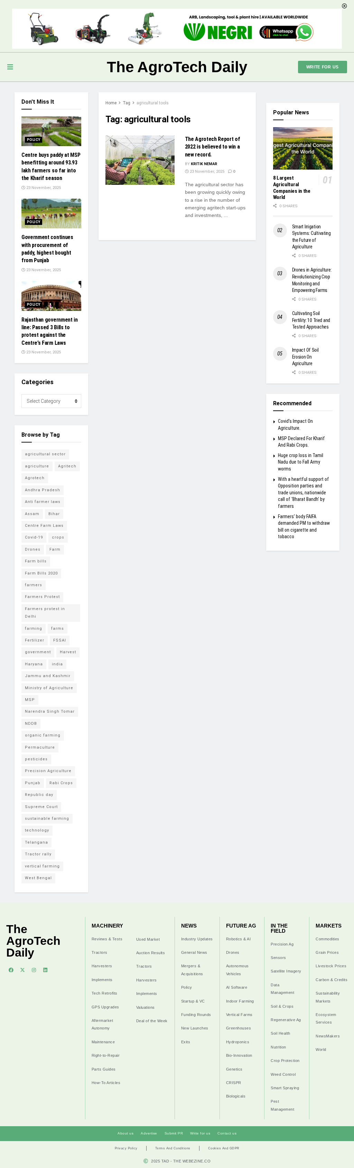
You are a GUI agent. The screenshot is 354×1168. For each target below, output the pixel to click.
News (189, 926)
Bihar (54, 514)
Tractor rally (38, 854)
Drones (32, 549)
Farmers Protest (42, 597)
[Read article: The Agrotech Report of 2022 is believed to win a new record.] (140, 160)
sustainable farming (47, 818)
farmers (33, 585)
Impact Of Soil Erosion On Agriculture (305, 356)
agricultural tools (153, 103)
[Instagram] (34, 970)
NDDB (31, 723)
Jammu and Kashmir (48, 676)
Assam (32, 514)
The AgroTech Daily (177, 66)
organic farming (42, 735)
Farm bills (36, 561)
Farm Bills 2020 (41, 573)
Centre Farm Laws (44, 525)
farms (57, 628)
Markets (329, 926)
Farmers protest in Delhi (45, 613)
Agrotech (35, 478)
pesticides (36, 759)
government (38, 652)
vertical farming (42, 866)
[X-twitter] (22, 970)
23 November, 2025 (206, 171)
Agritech (67, 466)
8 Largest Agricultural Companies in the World (291, 187)
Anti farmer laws (42, 502)
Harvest (68, 652)
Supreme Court (41, 807)
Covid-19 (34, 537)
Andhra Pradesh (42, 490)
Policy (33, 140)
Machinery (107, 926)
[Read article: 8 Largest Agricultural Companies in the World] (303, 148)
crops (58, 537)
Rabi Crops (61, 783)
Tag (126, 103)
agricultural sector (45, 454)
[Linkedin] (45, 970)
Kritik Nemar (204, 164)
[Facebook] (11, 970)
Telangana (36, 842)
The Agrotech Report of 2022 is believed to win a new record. (212, 147)
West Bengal (38, 878)
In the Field (279, 928)
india (57, 664)
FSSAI (59, 640)
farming (33, 628)
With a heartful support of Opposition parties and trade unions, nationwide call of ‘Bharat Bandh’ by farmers (303, 492)
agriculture (37, 466)
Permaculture (40, 747)
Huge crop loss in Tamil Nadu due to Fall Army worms (300, 462)
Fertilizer (34, 640)
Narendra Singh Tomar (50, 711)
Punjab (32, 783)
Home (111, 103)
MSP (30, 699)
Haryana (34, 664)
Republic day (39, 794)
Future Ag (241, 926)
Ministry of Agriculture (49, 688)
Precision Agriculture (48, 771)
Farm (54, 549)
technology (37, 830)
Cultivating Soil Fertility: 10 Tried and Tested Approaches (311, 320)
